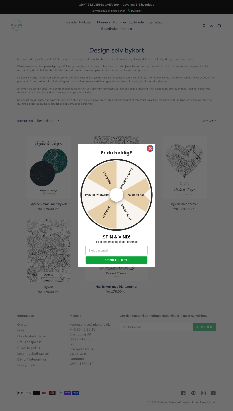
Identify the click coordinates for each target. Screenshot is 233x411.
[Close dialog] (150, 148)
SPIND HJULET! (116, 260)
